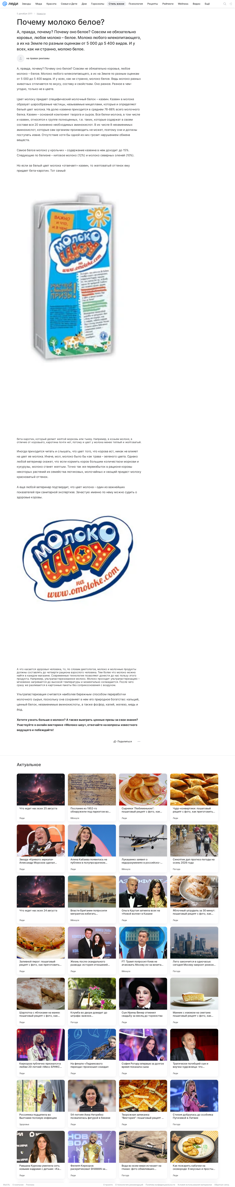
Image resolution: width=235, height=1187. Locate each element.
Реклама (30, 1184)
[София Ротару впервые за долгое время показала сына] (143, 1053)
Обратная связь (221, 1184)
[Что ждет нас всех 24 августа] (41, 900)
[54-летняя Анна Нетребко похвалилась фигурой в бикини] (92, 1104)
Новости (41, 13)
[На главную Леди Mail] (12, 4)
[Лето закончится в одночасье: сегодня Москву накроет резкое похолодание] (194, 951)
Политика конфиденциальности (160, 1184)
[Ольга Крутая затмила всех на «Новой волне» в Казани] (143, 900)
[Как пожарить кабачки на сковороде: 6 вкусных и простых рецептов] (194, 1155)
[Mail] (5, 4)
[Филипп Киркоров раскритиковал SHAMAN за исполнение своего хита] (92, 1155)
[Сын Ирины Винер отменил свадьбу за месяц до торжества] (143, 1002)
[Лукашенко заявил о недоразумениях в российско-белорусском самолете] (143, 848)
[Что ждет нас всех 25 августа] (41, 797)
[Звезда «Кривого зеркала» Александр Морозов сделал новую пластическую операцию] (41, 848)
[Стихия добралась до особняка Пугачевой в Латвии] (194, 1104)
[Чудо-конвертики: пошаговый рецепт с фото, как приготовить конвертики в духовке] (194, 797)
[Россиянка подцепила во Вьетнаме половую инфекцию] (41, 1104)
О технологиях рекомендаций (129, 1184)
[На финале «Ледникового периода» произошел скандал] (92, 1053)
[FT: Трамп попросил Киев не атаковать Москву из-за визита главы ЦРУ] (143, 951)
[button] (79, 279)
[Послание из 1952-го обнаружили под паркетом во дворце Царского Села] (92, 797)
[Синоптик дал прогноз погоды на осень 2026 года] (194, 848)
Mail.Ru (6, 1184)
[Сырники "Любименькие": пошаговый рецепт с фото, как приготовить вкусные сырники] (143, 797)
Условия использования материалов (195, 1184)
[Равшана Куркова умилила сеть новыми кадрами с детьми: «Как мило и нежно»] (41, 1155)
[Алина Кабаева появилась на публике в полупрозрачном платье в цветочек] (92, 848)
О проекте (108, 1184)
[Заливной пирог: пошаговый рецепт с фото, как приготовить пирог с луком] (41, 951)
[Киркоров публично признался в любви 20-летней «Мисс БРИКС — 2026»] (41, 1053)
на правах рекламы (38, 58)
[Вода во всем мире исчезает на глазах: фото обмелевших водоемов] (143, 1155)
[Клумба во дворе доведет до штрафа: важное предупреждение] (92, 1002)
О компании (18, 1184)
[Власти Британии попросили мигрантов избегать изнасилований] (92, 900)
